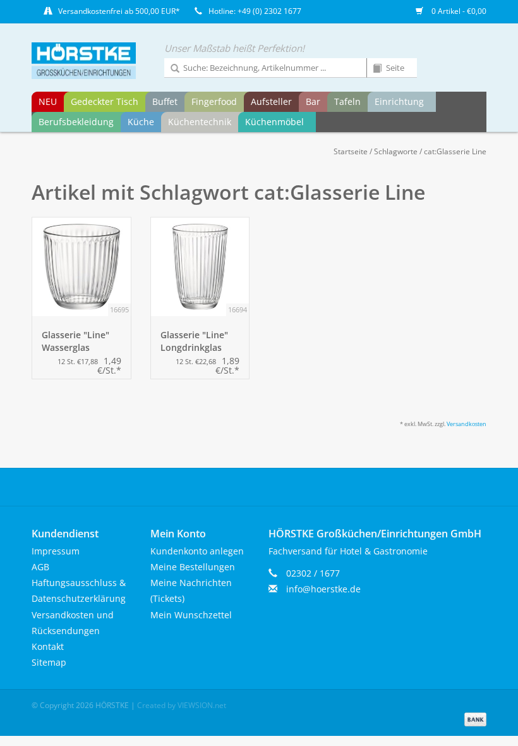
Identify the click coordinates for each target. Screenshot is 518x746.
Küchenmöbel (274, 122)
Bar (313, 101)
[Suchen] (170, 69)
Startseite (351, 151)
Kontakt (48, 646)
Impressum (56, 551)
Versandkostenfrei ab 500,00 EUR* (119, 11)
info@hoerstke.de (323, 589)
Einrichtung (399, 101)
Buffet (165, 101)
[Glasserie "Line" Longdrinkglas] (200, 266)
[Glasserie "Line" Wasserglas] (81, 266)
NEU (48, 101)
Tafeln (347, 101)
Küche (141, 122)
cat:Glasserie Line (455, 151)
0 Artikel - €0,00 (458, 11)
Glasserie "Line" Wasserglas (75, 341)
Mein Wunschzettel (191, 615)
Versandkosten (466, 424)
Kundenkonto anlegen (197, 551)
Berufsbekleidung (76, 122)
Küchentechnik (199, 122)
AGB (40, 567)
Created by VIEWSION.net (181, 705)
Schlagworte (396, 151)
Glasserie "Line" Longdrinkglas (194, 341)
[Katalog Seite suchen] (372, 69)
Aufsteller (271, 101)
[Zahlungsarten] (473, 718)
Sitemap (49, 662)
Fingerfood (214, 101)
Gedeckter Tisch (104, 101)
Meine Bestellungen (192, 567)
